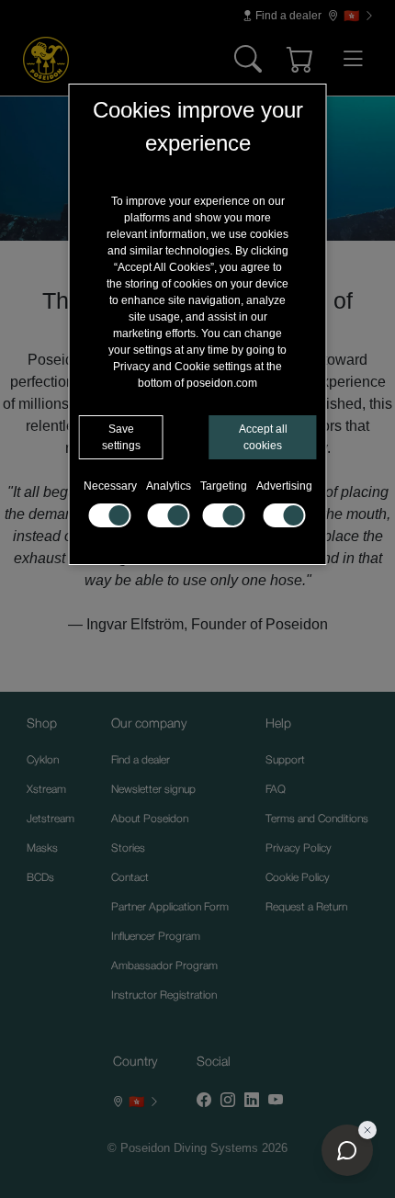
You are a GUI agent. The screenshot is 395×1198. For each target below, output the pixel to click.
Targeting (223, 486)
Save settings (121, 437)
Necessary (110, 486)
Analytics (168, 486)
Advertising (284, 486)
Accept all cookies (263, 437)
